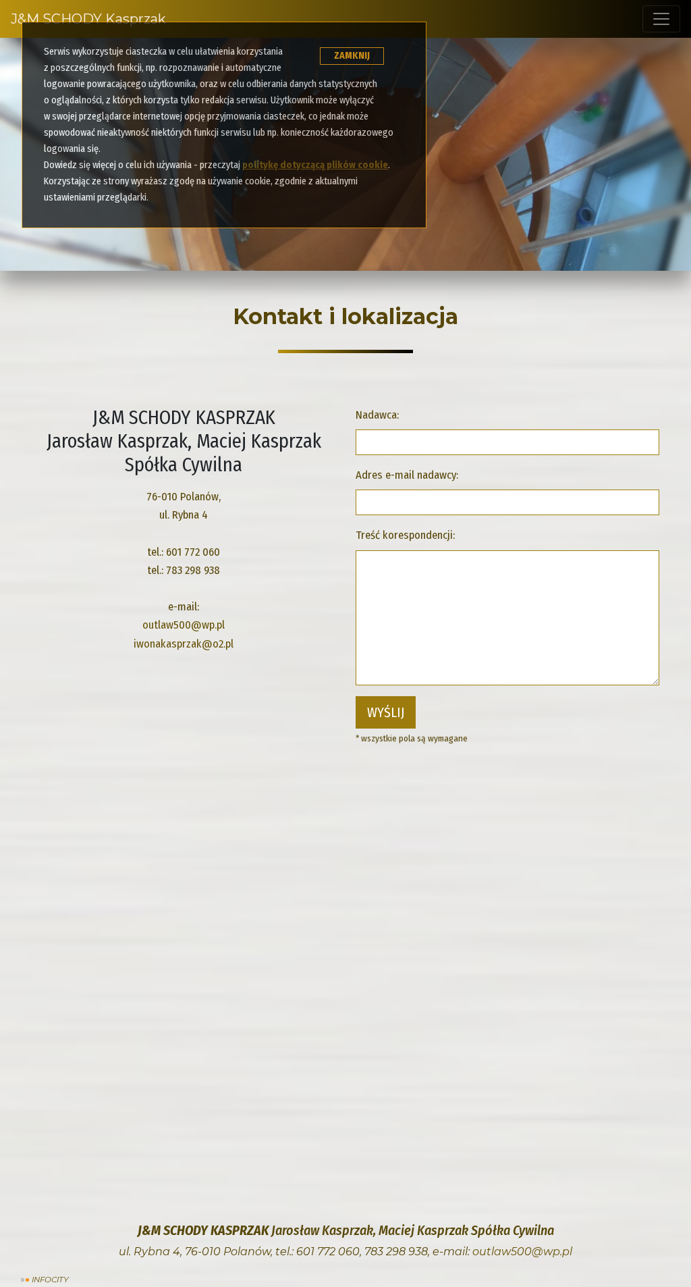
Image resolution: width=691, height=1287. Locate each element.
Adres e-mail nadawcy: (407, 474)
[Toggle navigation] (661, 18)
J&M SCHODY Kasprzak (88, 19)
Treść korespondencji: (405, 535)
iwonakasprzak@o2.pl (183, 643)
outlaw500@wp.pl (183, 624)
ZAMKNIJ (352, 55)
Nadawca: (377, 414)
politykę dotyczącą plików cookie (315, 165)
